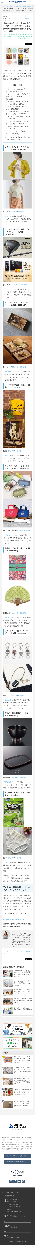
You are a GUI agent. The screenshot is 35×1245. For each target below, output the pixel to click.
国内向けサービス (13, 1204)
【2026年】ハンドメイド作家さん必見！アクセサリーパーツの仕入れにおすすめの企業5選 (22, 1070)
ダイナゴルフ (10, 289)
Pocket (25, 41)
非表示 (19, 85)
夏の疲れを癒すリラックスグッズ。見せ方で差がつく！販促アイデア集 (23, 991)
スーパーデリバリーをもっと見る (17, 1156)
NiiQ (6, 455)
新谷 (6, 862)
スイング (8, 700)
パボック (8, 216)
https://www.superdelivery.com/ (13, 919)
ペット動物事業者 (17, 36)
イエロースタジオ (11, 535)
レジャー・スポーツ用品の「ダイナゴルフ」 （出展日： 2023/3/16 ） (18, 96)
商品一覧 (14, 211)
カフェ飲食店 (23, 34)
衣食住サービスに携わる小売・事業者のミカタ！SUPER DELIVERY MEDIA (17, 2)
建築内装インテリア (26, 38)
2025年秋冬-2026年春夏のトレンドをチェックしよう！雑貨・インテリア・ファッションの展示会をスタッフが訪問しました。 (22, 1093)
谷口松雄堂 (9, 617)
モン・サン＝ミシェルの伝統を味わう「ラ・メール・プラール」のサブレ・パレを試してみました (22, 1059)
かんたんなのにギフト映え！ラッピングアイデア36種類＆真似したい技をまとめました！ (22, 1104)
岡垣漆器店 (9, 782)
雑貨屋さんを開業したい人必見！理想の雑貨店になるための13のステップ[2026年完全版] (22, 1081)
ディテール (9, 371)
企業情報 (21, 211)
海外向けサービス (18, 1206)
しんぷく (19, 931)
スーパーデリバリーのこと (16, 18)
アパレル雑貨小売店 (13, 34)
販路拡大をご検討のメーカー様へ (17, 1161)
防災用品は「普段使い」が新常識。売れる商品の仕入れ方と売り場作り (23, 1000)
